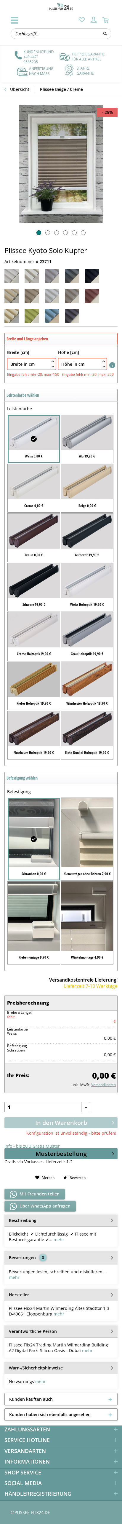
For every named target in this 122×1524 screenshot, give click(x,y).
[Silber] (72, 296)
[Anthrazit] (72, 316)
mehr (58, 1239)
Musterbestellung (61, 1154)
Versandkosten (103, 1084)
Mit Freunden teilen (39, 1194)
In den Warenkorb (61, 1123)
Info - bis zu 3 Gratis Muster (32, 1146)
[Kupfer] (32, 296)
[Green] (32, 316)
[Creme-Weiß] (32, 276)
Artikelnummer (19, 261)
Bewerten (77, 1177)
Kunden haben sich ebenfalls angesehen (50, 1414)
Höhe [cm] (81, 359)
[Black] (92, 276)
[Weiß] (11, 276)
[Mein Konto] (93, 19)
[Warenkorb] (105, 19)
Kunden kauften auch (31, 1399)
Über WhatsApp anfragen (44, 1206)
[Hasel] (11, 316)
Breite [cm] (30, 359)
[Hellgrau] (52, 276)
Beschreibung (22, 1220)
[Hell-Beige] (11, 296)
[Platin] (52, 296)
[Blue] (52, 316)
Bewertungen (22, 1257)
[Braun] (92, 296)
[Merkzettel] (82, 19)
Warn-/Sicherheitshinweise (36, 1368)
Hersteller (19, 1294)
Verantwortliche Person (33, 1331)
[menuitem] (82, 19)
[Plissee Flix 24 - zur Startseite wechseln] (61, 6)
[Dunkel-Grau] (72, 276)
